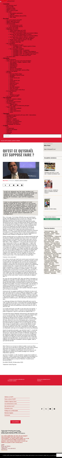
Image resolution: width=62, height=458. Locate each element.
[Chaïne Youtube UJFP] (50, 409)
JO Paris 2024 (51, 248)
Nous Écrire (4, 449)
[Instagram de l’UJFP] (54, 409)
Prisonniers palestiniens (51, 260)
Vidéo (58, 272)
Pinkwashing (51, 258)
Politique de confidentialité (11, 410)
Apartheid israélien (49, 233)
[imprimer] (21, 185)
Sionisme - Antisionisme (51, 266)
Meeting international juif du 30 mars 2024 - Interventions (52, 253)
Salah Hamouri (55, 265)
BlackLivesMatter (49, 236)
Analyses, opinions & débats (14, 140)
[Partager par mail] (17, 185)
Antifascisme (54, 232)
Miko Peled (5, 180)
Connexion (7, 415)
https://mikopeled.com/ (50, 149)
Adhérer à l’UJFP (9, 396)
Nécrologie (52, 257)
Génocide (52, 247)
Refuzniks (51, 264)
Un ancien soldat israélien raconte (52, 271)
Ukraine (52, 270)
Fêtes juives (57, 244)
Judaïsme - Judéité (49, 249)
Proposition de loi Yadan (51, 261)
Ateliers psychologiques (51, 234)
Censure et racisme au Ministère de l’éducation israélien (16, 380)
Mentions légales (9, 413)
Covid (56, 241)
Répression (47, 265)
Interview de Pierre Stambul (50, 209)
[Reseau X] (46, 409)
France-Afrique (48, 244)
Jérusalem (47, 251)
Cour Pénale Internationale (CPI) (49, 241)
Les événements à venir (11, 403)
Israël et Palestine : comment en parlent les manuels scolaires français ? (51, 191)
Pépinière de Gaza (49, 262)
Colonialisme (56, 237)
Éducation (53, 273)
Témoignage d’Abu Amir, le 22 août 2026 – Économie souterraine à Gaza (52, 173)
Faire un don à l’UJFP (10, 399)
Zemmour (47, 273)
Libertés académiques (49, 251)
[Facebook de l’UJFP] (42, 409)
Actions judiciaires (49, 231)
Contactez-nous (9, 408)
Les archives (15, 421)
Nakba (50, 256)
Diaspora (47, 243)
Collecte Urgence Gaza (10, 401)
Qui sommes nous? (9, 406)
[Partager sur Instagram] (13, 185)
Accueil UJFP (4, 140)
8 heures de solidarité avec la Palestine (43, 380)
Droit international (55, 243)
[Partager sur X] (5, 185)
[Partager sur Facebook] (9, 185)
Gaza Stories (48, 245)
